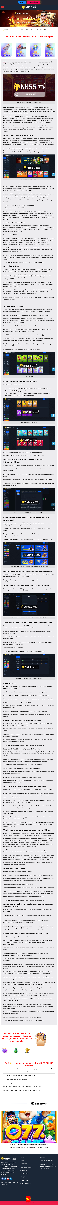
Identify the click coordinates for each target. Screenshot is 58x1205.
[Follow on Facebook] (2, 1178)
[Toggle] (4, 1075)
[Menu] (2, 7)
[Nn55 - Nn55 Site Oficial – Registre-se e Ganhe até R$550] (29, 7)
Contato (9, 1182)
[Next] (55, 18)
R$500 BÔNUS (33, 2)
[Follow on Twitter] (5, 1178)
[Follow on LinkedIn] (10, 1178)
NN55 (22, 1160)
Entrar (22, 2)
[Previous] (3, 18)
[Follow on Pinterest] (8, 1178)
